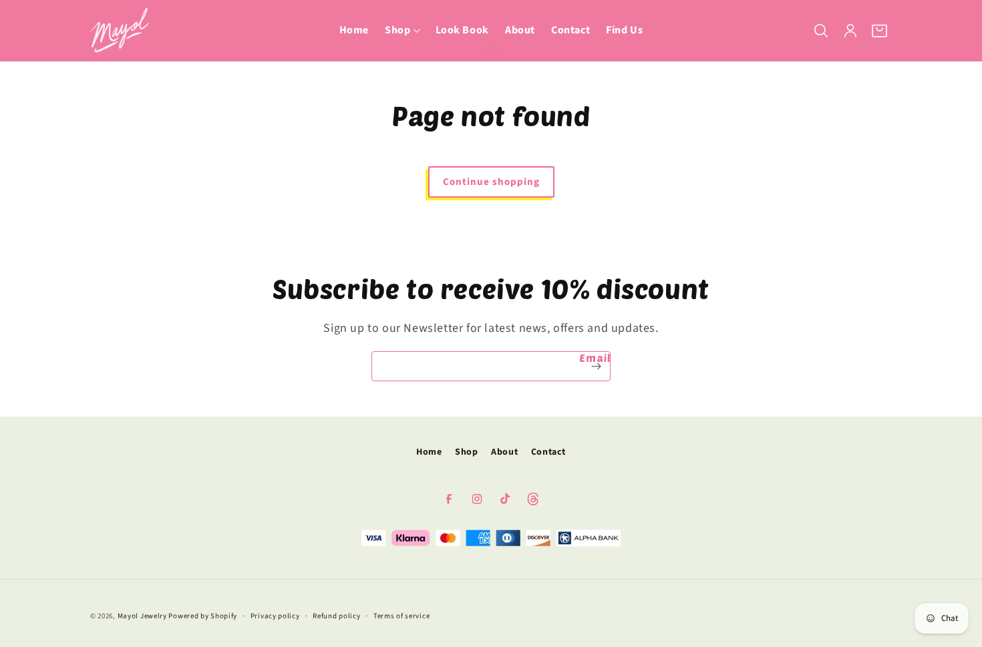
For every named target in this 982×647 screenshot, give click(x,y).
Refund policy (336, 615)
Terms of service (401, 615)
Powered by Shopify (202, 616)
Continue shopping (491, 182)
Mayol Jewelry (142, 616)
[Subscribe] (596, 366)
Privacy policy (275, 615)
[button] (402, 30)
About (504, 452)
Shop (466, 452)
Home (429, 452)
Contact (548, 452)
